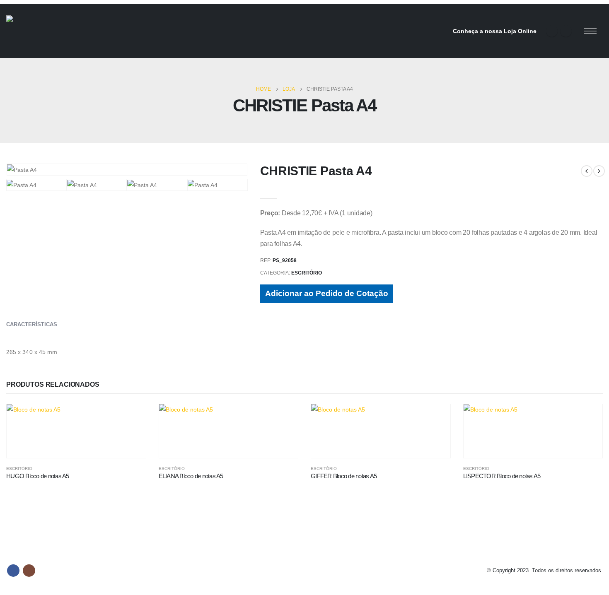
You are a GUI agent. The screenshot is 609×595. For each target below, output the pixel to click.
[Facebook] (552, 31)
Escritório (306, 273)
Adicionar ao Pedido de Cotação (326, 293)
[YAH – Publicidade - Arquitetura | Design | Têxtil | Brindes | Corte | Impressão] (51, 31)
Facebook (13, 570)
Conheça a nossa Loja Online (494, 31)
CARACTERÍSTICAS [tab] (31, 324)
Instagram (29, 570)
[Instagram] (566, 31)
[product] (76, 431)
